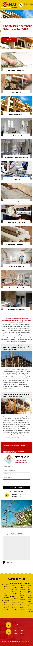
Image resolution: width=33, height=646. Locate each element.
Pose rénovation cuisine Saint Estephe (29, 599)
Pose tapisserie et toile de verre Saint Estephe (13, 603)
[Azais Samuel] (8, 4)
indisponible (28, 4)
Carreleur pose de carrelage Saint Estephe (5, 605)
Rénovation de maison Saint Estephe (21, 595)
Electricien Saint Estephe (13, 592)
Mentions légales (26, 642)
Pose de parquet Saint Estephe (21, 606)
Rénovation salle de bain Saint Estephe (29, 588)
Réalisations (9, 40)
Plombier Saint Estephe (13, 585)
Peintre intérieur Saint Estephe (29, 608)
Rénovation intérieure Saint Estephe (21, 586)
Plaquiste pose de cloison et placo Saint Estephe (5, 591)
